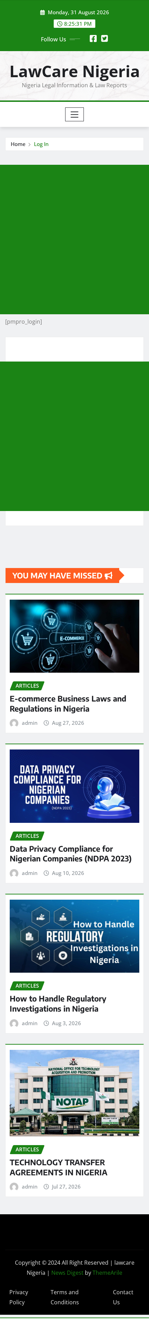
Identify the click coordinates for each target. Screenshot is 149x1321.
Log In (41, 143)
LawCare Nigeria (74, 71)
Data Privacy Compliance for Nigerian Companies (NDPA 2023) (71, 854)
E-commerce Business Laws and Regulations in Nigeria (68, 703)
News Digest (67, 1273)
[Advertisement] (74, 239)
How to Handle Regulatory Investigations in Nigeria (58, 1003)
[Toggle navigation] (74, 114)
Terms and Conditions (65, 1297)
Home (18, 143)
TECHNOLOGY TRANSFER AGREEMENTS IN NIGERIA (58, 1167)
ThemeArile (107, 1273)
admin (29, 722)
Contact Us (123, 1297)
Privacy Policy (18, 1297)
